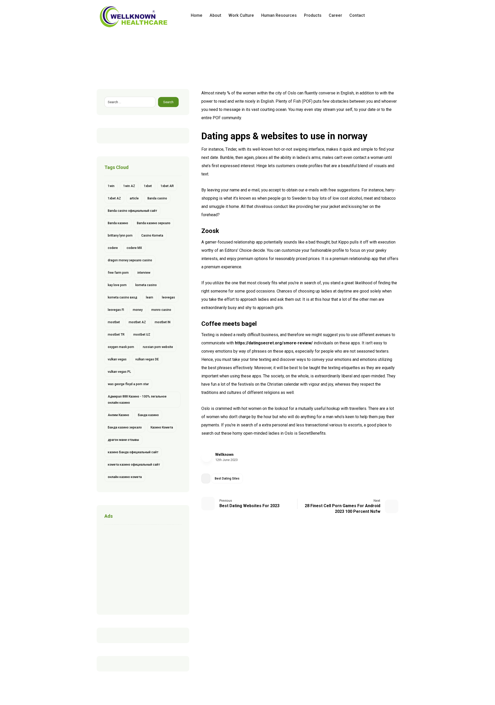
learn (149, 297)
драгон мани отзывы (123, 440)
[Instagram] (394, 15)
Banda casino (157, 198)
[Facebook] (378, 15)
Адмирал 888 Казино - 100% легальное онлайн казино (137, 399)
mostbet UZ (141, 334)
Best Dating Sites (227, 478)
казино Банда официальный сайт (133, 452)
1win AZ (129, 186)
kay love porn (117, 285)
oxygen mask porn (121, 347)
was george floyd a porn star (128, 384)
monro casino (161, 310)
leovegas (168, 297)
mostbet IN (162, 322)
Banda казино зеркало (153, 223)
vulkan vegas (117, 359)
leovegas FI (116, 310)
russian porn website (158, 347)
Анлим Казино (118, 415)
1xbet (148, 186)
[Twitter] (386, 15)
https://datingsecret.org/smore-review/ (274, 343)
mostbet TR (116, 334)
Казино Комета (162, 427)
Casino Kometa (152, 235)
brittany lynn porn (120, 235)
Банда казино (148, 415)
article (134, 198)
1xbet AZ (114, 198)
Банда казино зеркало (125, 427)
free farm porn (118, 272)
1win (111, 186)
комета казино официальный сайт (134, 464)
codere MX (134, 248)
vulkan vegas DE (147, 359)
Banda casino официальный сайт (132, 211)
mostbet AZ (137, 322)
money (138, 310)
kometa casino (146, 285)
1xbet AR (167, 186)
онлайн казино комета (125, 477)
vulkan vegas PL (119, 372)
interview (143, 272)
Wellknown (224, 454)
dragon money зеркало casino (130, 260)
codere (113, 248)
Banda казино (118, 223)
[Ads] (143, 568)
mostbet (114, 322)
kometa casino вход (122, 297)
